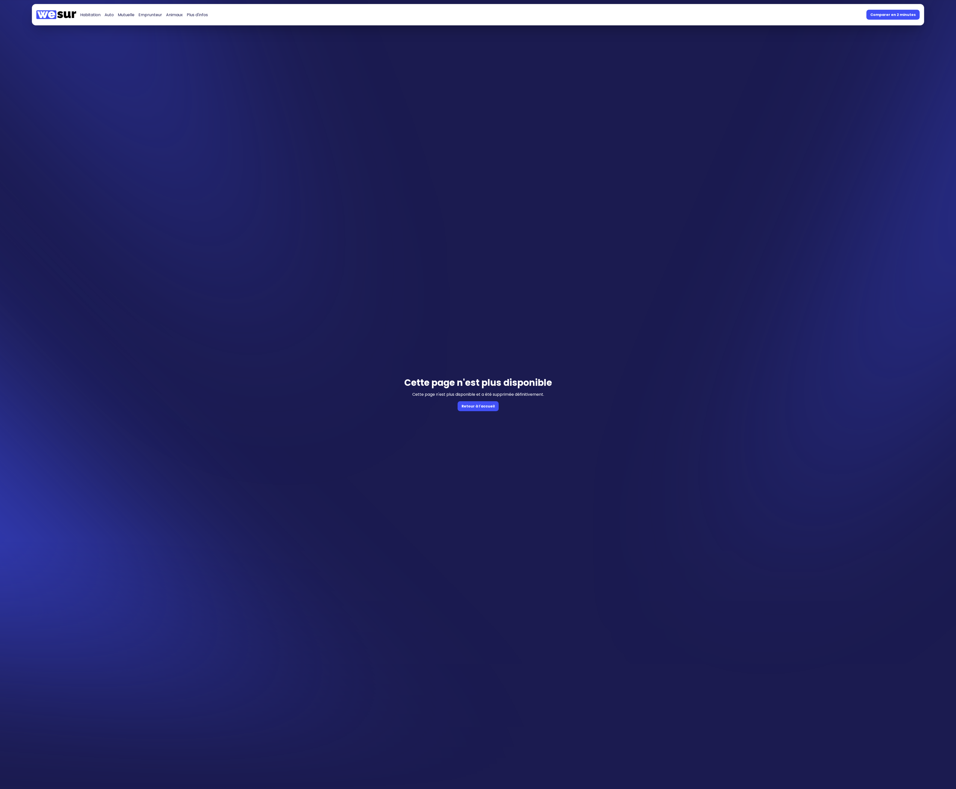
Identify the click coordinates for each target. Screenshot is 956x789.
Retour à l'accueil (478, 406)
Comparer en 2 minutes (893, 14)
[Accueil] (56, 14)
